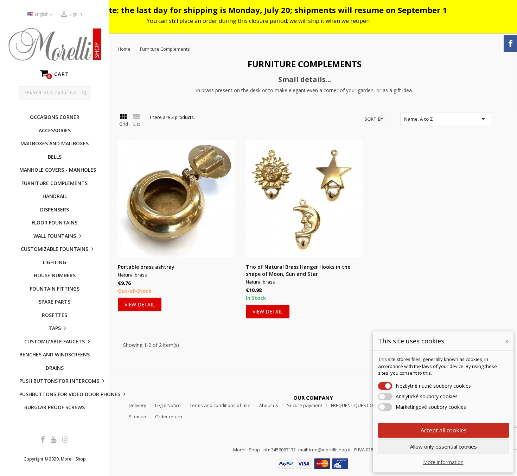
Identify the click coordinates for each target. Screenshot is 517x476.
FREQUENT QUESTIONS (355, 405)
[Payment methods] (313, 463)
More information (443, 462)
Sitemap (137, 416)
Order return (168, 416)
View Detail (140, 304)
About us (268, 405)
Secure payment (304, 405)
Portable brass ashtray (146, 267)
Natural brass (132, 275)
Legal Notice (168, 405)
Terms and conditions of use (220, 405)
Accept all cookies (444, 430)
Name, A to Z (445, 119)
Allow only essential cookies (443, 446)
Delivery (137, 405)
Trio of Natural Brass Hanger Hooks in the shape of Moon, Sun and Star (298, 270)
